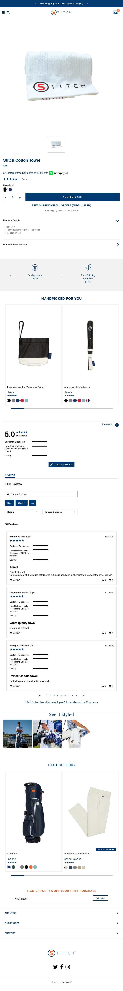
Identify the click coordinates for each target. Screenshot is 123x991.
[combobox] (22, 512)
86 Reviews (24, 179)
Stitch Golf (65, 982)
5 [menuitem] (61, 695)
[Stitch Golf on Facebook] (61, 967)
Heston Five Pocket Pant (77, 853)
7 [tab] (93, 408)
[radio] (9, 503)
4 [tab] (55, 408)
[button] (32, 503)
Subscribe (100, 898)
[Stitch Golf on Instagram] (68, 967)
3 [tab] (43, 408)
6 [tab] (81, 408)
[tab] (61, 464)
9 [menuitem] (76, 695)
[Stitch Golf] (61, 953)
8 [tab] (106, 408)
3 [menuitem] (54, 695)
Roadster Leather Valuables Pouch (25, 387)
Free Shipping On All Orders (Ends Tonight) (61, 3)
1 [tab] (17, 408)
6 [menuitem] (65, 695)
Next (61, 276)
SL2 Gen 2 (12, 853)
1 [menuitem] (46, 695)
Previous (11, 276)
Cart (118, 11)
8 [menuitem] (72, 695)
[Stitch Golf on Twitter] (55, 967)
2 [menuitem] (50, 695)
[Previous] (36, 3)
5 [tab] (68, 408)
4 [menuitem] (57, 695)
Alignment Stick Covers (77, 387)
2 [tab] (30, 408)
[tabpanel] (33, 354)
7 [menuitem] (69, 695)
